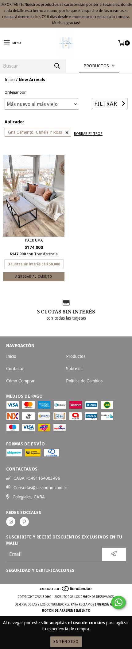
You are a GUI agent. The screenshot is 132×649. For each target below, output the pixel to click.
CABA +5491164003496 (37, 478)
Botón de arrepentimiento (66, 610)
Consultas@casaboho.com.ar (40, 487)
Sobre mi (74, 368)
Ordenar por (15, 92)
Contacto (14, 368)
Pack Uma (34, 240)
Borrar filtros (88, 134)
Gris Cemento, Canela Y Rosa (35, 132)
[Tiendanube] (66, 590)
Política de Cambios (84, 380)
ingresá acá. (106, 604)
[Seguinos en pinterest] (24, 521)
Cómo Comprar (20, 380)
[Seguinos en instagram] (10, 521)
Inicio (10, 79)
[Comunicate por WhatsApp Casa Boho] (118, 602)
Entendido (66, 642)
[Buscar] (57, 66)
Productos (75, 356)
